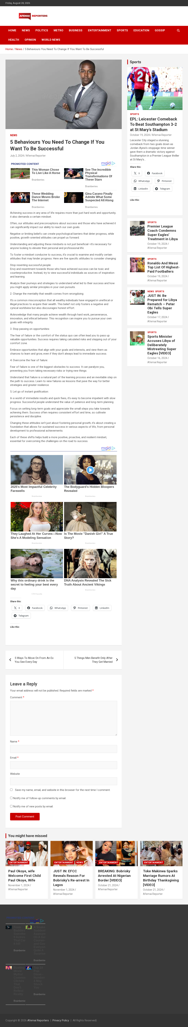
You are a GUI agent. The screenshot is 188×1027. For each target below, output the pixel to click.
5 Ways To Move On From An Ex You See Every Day (34, 659)
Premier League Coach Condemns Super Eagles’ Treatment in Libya (162, 232)
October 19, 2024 (140, 134)
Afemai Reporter (36, 155)
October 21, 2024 (108, 885)
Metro (58, 30)
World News (50, 39)
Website (15, 773)
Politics (41, 30)
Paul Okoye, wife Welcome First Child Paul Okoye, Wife (24, 875)
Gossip (160, 30)
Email (14, 757)
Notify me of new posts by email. (33, 806)
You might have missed (27, 836)
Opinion (30, 39)
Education (141, 30)
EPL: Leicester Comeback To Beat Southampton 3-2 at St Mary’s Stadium (153, 124)
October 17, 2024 (157, 317)
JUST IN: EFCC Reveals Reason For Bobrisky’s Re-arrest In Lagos (71, 878)
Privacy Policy (61, 1020)
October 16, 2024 (157, 358)
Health (13, 39)
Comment (17, 697)
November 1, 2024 (18, 885)
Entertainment (99, 30)
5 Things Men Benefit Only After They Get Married (93, 659)
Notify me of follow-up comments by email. (39, 798)
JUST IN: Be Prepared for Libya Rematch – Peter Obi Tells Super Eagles (162, 304)
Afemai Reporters (38, 1020)
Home (12, 30)
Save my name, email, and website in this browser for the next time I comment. (62, 790)
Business (75, 30)
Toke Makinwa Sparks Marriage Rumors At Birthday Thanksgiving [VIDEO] (161, 878)
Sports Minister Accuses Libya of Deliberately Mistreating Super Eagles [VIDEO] (161, 344)
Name (14, 741)
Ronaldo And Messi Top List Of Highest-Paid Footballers (163, 267)
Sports (122, 30)
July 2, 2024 (17, 155)
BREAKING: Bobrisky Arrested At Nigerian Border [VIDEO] (114, 875)
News (26, 30)
